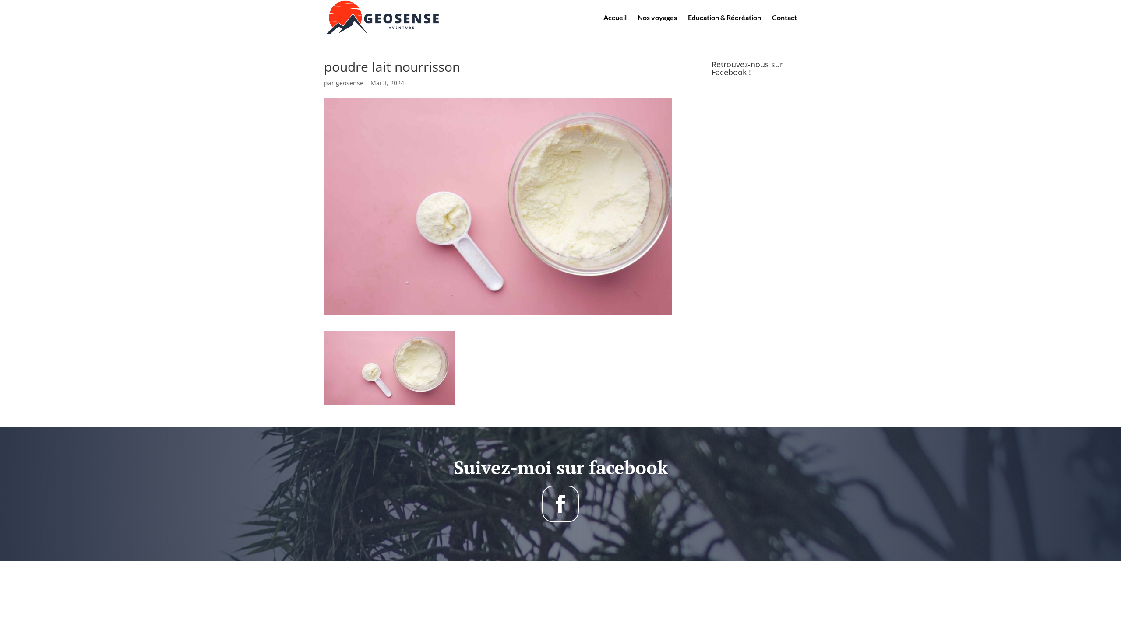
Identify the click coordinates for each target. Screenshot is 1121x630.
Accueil (615, 17)
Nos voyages (657, 17)
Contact (784, 17)
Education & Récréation (724, 17)
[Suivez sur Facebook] (560, 504)
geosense (349, 83)
